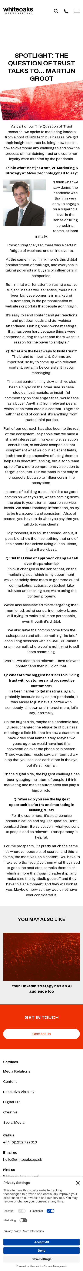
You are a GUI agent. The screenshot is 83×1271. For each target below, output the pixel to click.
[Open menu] (77, 11)
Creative (10, 1112)
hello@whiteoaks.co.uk (22, 1160)
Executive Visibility (18, 1092)
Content (10, 1082)
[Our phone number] (66, 11)
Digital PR (11, 1102)
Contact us (41, 1034)
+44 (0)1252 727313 (20, 1142)
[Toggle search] (56, 11)
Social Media (13, 1122)
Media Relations (16, 1071)
